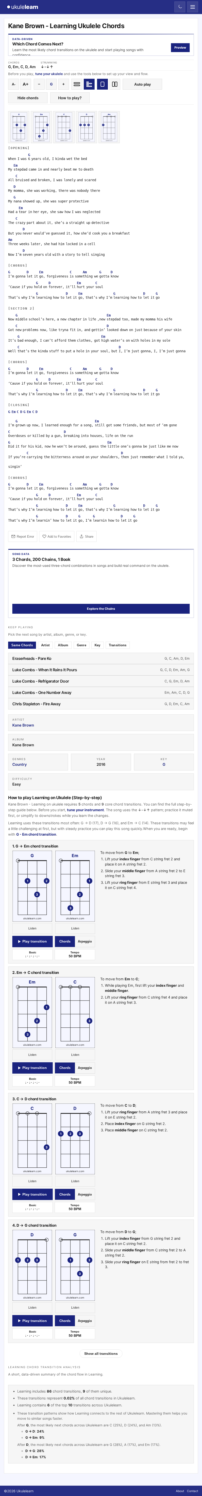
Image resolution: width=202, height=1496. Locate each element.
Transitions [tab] (118, 645)
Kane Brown (23, 725)
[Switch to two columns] (114, 84)
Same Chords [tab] (22, 645)
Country (19, 764)
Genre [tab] (81, 645)
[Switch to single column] (102, 84)
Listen (32, 928)
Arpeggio (85, 941)
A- (14, 84)
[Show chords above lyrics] (89, 84)
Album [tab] (63, 645)
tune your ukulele (49, 74)
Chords (64, 941)
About (180, 1491)
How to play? (70, 98)
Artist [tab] (45, 645)
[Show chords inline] (76, 84)
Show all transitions (101, 1354)
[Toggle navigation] (192, 6)
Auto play (142, 84)
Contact (192, 1491)
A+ (26, 84)
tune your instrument (85, 810)
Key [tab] (98, 645)
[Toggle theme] (179, 6)
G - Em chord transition (36, 834)
